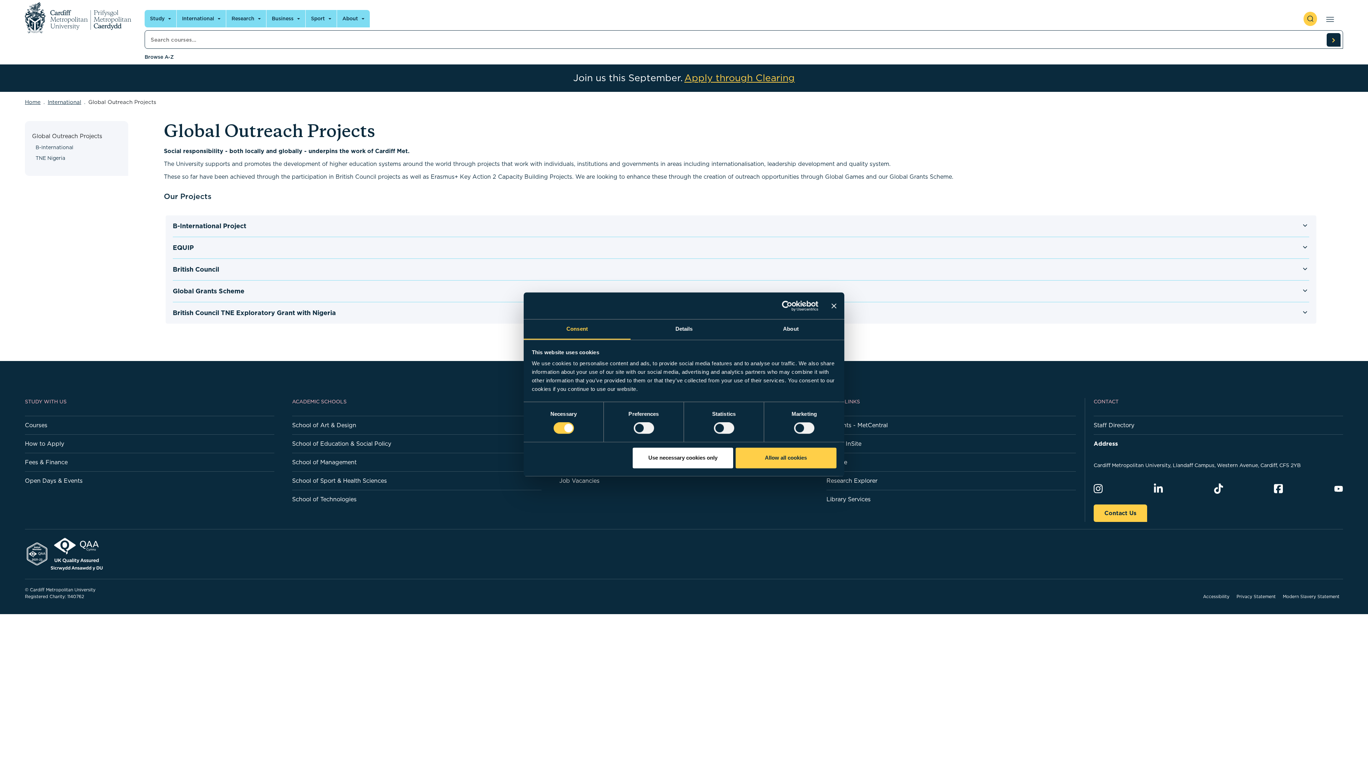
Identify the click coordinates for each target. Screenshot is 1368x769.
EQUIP (183, 247)
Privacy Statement (1256, 596)
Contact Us (1120, 513)
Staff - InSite (843, 444)
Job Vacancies (579, 481)
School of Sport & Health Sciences (339, 481)
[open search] (1310, 19)
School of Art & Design (324, 425)
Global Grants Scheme (208, 291)
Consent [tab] (577, 329)
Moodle (836, 462)
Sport (318, 18)
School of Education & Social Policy (341, 444)
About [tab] (791, 329)
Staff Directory (1114, 425)
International (198, 18)
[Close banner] (833, 305)
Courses (36, 425)
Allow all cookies (786, 458)
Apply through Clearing (739, 78)
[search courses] (1333, 40)
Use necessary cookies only (682, 458)
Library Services (848, 499)
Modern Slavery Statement (1311, 596)
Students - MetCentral (857, 425)
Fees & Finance (46, 462)
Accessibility (1216, 596)
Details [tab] (684, 329)
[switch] (644, 428)
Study (157, 18)
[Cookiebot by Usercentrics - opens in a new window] (787, 305)
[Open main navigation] (1328, 19)
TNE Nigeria (50, 158)
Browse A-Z (159, 57)
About (350, 18)
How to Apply (44, 444)
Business (283, 18)
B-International (54, 147)
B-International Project (209, 225)
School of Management (324, 462)
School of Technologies (324, 499)
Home (33, 102)
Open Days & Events (54, 481)
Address (1106, 444)
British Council (196, 269)
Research (243, 18)
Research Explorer (851, 481)
